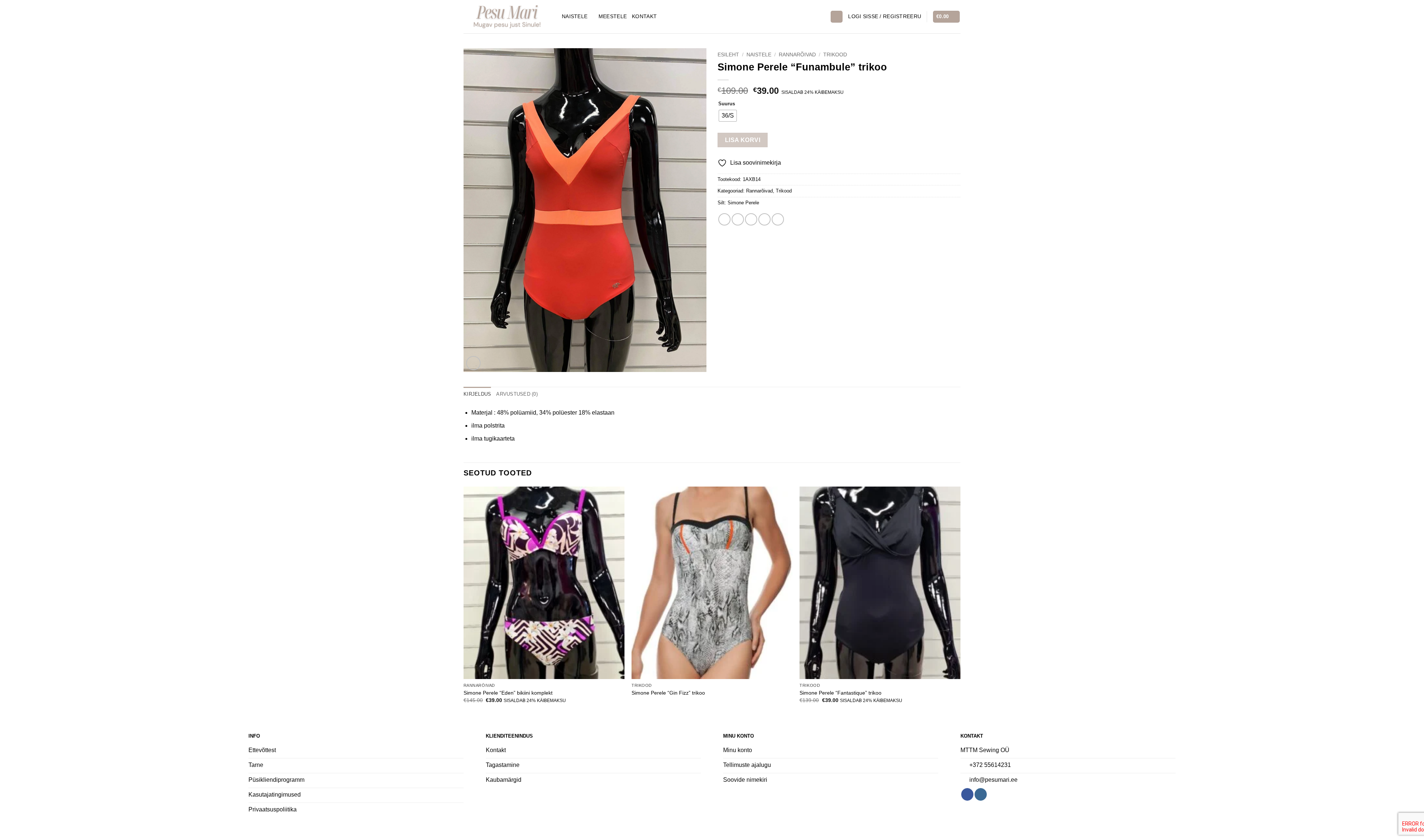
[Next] (960, 601)
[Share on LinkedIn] (778, 219)
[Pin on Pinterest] (764, 219)
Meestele (613, 16)
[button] (884, 16)
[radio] (727, 115)
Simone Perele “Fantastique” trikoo (840, 693)
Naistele (574, 16)
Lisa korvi (743, 140)
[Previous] (463, 601)
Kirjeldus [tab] (477, 394)
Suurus (726, 103)
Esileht (728, 54)
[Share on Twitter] (738, 219)
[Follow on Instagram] (981, 794)
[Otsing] (837, 17)
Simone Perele (743, 202)
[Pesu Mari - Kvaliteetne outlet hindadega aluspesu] (507, 16)
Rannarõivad (797, 54)
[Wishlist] (822, 17)
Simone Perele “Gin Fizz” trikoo (668, 693)
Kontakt (644, 16)
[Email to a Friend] (751, 219)
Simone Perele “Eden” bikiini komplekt (508, 693)
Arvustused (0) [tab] (517, 394)
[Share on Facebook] (724, 219)
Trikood (835, 54)
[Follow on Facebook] (967, 794)
